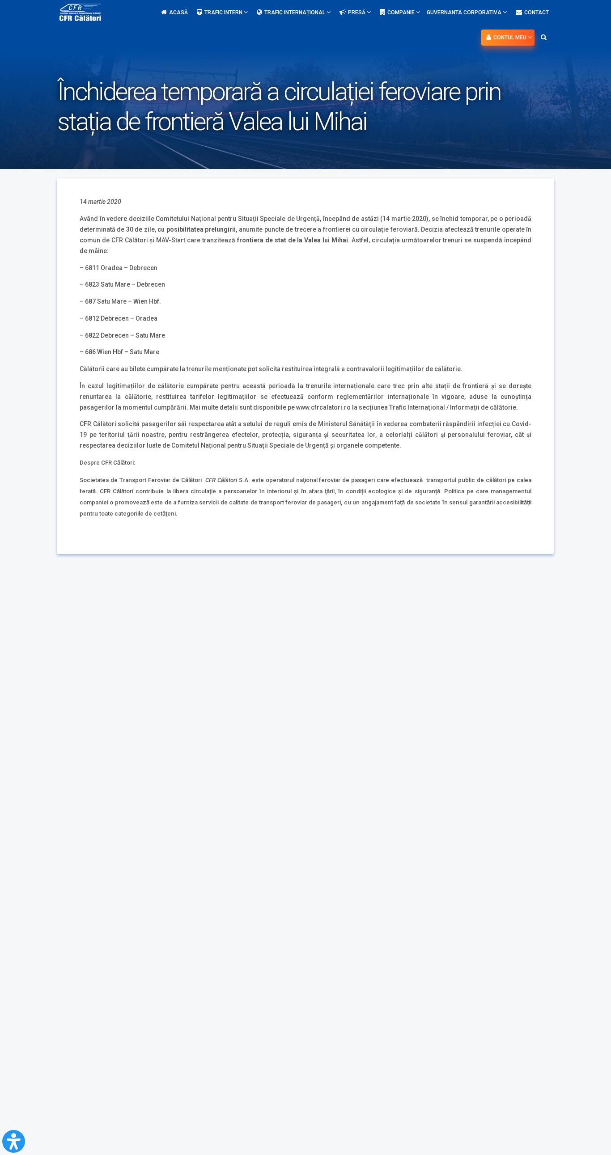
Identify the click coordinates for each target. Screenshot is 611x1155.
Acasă (178, 12)
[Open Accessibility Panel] (13, 1141)
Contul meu (510, 37)
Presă (357, 12)
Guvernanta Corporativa (465, 12)
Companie (401, 12)
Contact (536, 12)
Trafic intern (224, 12)
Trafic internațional (295, 12)
